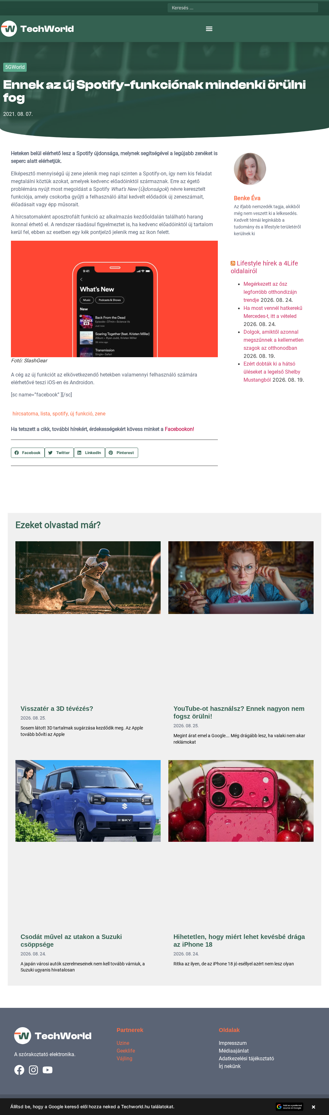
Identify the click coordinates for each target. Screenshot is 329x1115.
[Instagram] (33, 1070)
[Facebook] (19, 1070)
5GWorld (15, 67)
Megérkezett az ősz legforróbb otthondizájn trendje (270, 292)
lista (45, 414)
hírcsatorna (25, 414)
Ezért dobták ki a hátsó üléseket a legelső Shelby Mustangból (272, 372)
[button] (209, 28)
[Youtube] (47, 1070)
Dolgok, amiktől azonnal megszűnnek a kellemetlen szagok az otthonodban (274, 340)
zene (100, 414)
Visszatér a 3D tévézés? (57, 708)
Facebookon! (179, 429)
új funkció (81, 414)
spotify (60, 414)
